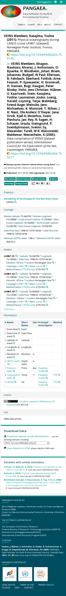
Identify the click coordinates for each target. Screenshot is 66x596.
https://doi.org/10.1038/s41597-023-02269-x (34, 555)
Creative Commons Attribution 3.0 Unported (30, 403)
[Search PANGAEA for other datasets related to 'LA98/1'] (26, 266)
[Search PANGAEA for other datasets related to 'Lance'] (44, 266)
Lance (39, 266)
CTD (55, 374)
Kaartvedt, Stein (23, 94)
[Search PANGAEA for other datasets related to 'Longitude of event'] (14, 350)
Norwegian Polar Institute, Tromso (29, 47)
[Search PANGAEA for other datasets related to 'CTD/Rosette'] (47, 269)
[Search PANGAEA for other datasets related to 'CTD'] (59, 375)
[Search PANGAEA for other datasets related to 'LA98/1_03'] (16, 291)
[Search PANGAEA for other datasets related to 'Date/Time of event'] (14, 336)
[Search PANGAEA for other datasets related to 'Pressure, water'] (14, 371)
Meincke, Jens (36, 105)
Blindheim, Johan (36, 71)
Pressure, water (11, 370)
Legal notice (8, 584)
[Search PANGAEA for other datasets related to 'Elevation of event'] (14, 357)
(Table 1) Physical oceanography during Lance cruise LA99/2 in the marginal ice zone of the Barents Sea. (33, 482)
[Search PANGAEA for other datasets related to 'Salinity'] (15, 382)
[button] (41, 183)
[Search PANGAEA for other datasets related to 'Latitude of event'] (14, 343)
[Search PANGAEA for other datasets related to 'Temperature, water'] (14, 378)
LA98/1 (20, 266)
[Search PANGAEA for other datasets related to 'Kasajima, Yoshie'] (47, 371)
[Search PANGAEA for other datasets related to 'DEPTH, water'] (8, 364)
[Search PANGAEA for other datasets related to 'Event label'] (19, 329)
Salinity (10, 382)
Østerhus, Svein (39, 116)
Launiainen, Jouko (31, 97)
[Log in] (61, 2)
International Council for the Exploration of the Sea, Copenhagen (32, 146)
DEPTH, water (13, 361)
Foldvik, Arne (50, 78)
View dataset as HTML (18, 448)
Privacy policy (46, 584)
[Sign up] (55, 2)
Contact (58, 24)
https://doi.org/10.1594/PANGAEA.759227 (34, 155)
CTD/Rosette (28, 269)
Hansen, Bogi (21, 86)
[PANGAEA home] (11, 8)
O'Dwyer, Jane (48, 112)
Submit (31, 24)
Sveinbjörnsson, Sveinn (24, 127)
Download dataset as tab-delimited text (28, 436)
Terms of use (27, 584)
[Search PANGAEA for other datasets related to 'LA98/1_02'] (16, 274)
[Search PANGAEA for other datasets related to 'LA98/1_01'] (16, 256)
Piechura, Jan (16, 120)
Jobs (17, 587)
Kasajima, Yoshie (41, 36)
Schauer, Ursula (18, 123)
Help (39, 24)
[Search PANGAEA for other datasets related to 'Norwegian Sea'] (53, 262)
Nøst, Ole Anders (23, 112)
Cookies (6, 587)
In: (8, 64)
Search (21, 24)
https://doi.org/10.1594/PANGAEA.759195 (34, 56)
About (47, 24)
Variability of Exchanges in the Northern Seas (31, 198)
